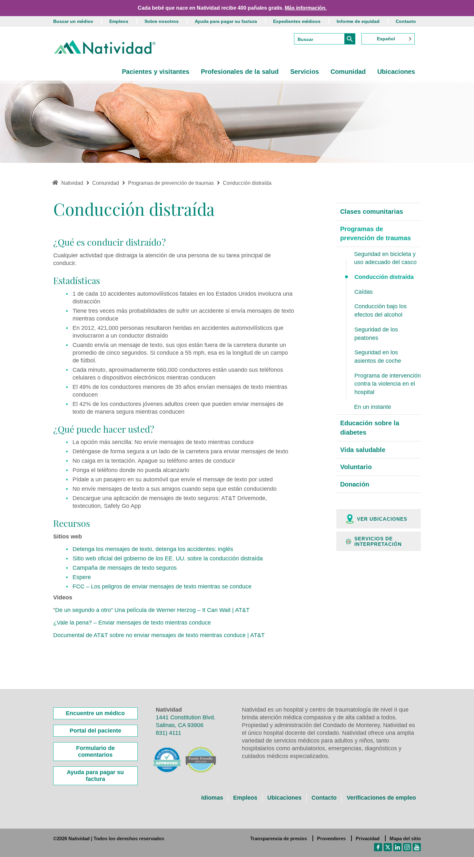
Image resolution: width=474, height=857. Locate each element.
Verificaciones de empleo (381, 797)
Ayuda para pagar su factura (226, 21)
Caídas (363, 292)
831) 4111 (168, 733)
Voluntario (356, 466)
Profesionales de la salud (240, 71)
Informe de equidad (358, 21)
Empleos (118, 21)
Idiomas (212, 797)
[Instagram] (407, 846)
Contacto (406, 21)
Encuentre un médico (95, 713)
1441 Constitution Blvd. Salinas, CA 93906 (185, 721)
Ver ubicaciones (382, 519)
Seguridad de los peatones (376, 333)
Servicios (304, 71)
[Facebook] (378, 846)
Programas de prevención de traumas (375, 233)
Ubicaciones (396, 71)
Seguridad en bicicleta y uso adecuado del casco (385, 258)
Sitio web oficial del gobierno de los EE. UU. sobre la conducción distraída (168, 558)
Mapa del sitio (405, 838)
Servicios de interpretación (378, 541)
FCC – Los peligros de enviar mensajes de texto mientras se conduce (162, 586)
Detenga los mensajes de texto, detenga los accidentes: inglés (153, 549)
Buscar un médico (73, 21)
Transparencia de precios (278, 838)
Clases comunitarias (371, 211)
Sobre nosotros (161, 21)
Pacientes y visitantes (155, 71)
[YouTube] (417, 846)
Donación (354, 484)
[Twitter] (388, 846)
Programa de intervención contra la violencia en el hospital (387, 383)
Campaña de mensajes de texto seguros (125, 568)
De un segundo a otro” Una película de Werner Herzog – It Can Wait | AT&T (152, 610)
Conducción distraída (384, 277)
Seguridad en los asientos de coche (377, 356)
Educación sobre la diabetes (369, 427)
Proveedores (331, 838)
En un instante (372, 407)
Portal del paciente (95, 730)
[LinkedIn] (397, 846)
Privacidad (368, 838)
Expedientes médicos (297, 21)
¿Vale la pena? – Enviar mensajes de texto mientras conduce (132, 622)
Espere (82, 577)
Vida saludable (362, 449)
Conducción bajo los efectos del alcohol (380, 310)
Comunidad (348, 71)
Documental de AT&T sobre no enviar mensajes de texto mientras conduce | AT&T (159, 635)
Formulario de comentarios (95, 751)
